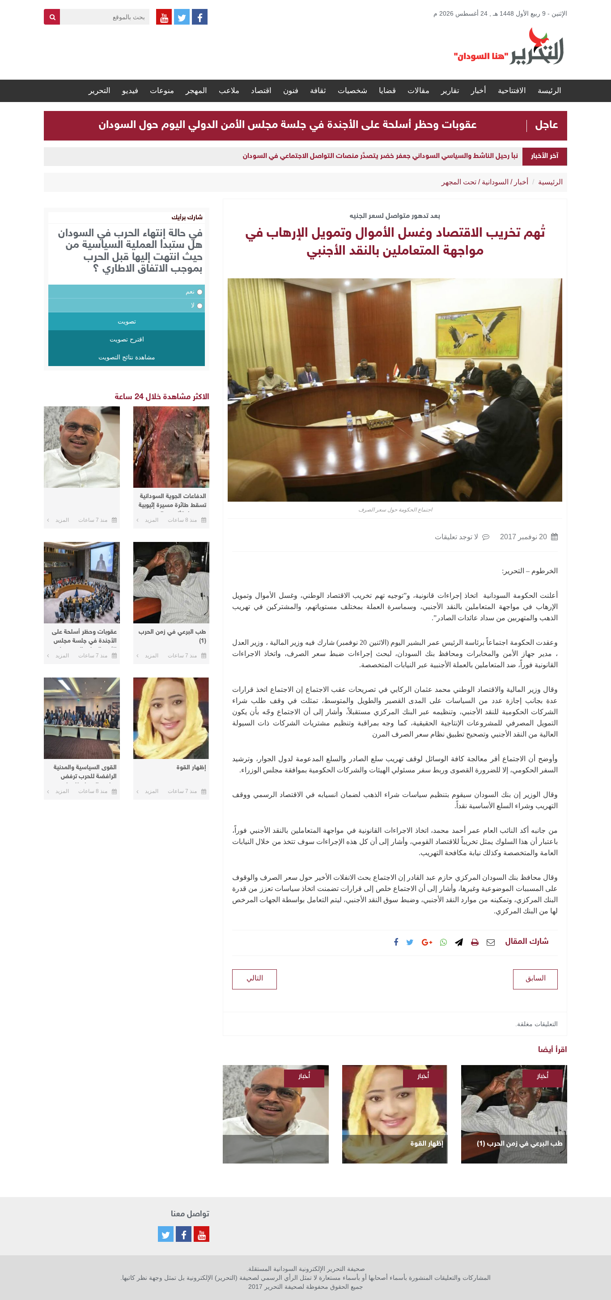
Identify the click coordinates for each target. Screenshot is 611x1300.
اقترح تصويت (127, 339)
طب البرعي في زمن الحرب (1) (520, 1144)
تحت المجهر (458, 182)
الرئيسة (549, 90)
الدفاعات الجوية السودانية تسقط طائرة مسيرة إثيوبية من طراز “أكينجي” (172, 502)
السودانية (495, 182)
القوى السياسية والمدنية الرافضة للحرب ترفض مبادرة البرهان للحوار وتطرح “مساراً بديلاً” (85, 773)
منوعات (162, 90)
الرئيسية (550, 182)
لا (193, 305)
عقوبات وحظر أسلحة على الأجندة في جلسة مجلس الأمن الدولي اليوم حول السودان (288, 125)
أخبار (478, 90)
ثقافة (318, 90)
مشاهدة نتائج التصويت (126, 357)
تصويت (127, 321)
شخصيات (352, 90)
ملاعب (229, 90)
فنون (290, 90)
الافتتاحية (512, 90)
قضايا (387, 90)
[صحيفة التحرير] (509, 45)
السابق (536, 978)
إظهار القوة (427, 1144)
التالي (254, 978)
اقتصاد (261, 90)
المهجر (196, 90)
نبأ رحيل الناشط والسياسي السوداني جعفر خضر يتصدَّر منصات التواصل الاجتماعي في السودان (380, 156)
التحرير (99, 90)
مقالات (418, 90)
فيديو (130, 90)
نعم (190, 291)
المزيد (151, 520)
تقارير (450, 90)
